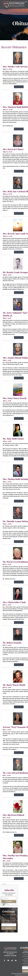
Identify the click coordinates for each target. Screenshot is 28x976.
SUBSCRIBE (9, 901)
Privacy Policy (18, 974)
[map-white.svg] (12, 960)
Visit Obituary (19, 86)
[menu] (26, 1)
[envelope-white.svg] (15, 960)
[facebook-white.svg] (4, 960)
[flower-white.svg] (8, 960)
